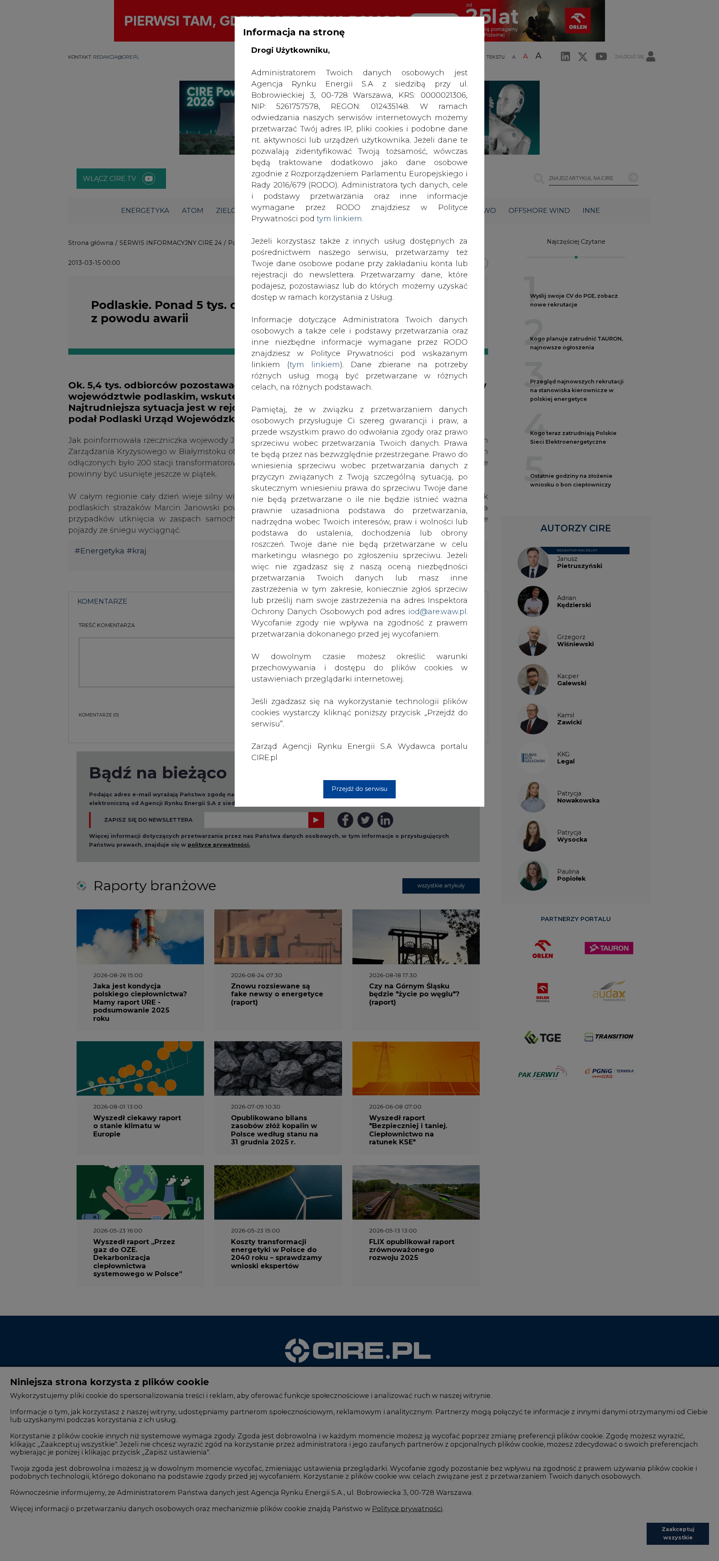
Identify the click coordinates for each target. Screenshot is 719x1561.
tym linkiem (315, 364)
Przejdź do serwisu (359, 789)
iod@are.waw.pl (437, 611)
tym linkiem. (340, 218)
